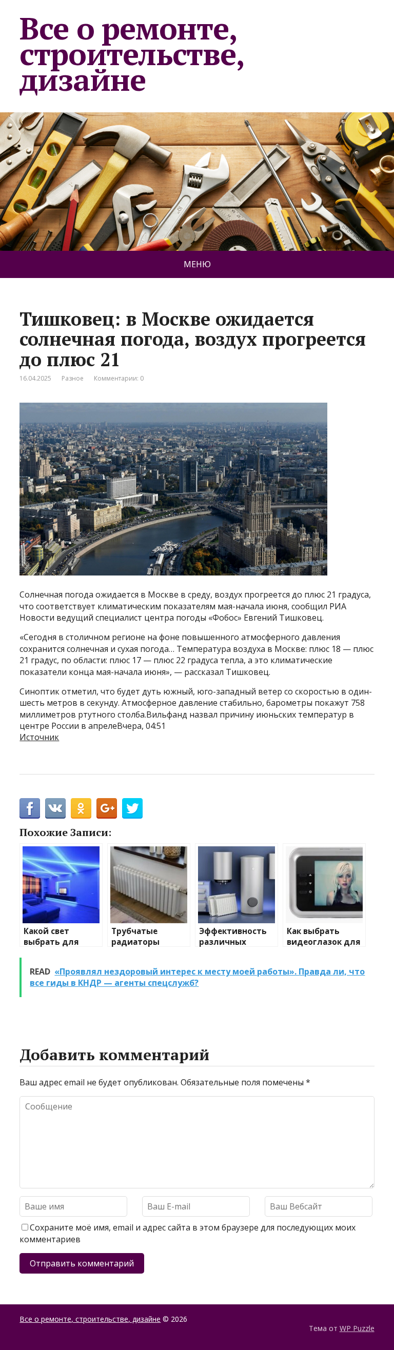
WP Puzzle (357, 1328)
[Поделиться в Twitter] (132, 808)
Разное (73, 378)
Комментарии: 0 (119, 378)
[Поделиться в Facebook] (29, 808)
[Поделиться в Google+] (106, 808)
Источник (39, 737)
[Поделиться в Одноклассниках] (81, 808)
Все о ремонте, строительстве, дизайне (131, 53)
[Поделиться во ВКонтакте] (55, 808)
